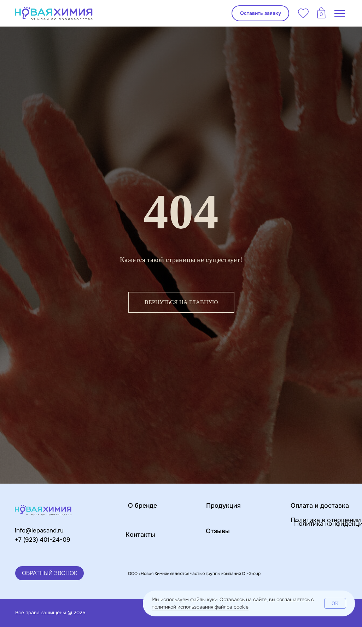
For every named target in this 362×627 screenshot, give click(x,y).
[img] (54, 13)
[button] (260, 13)
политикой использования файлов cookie (200, 607)
